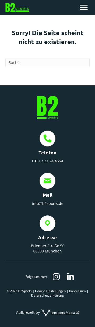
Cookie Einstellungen (50, 291)
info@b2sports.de (47, 203)
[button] (56, 277)
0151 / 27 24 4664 (47, 160)
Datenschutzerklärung (47, 295)
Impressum (77, 291)
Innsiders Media (63, 312)
